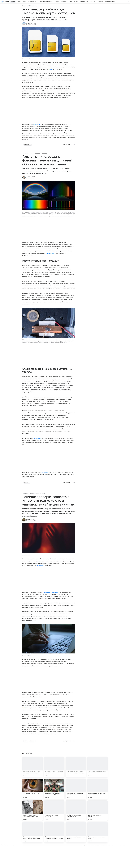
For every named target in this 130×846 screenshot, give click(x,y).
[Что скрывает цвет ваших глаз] (32, 789)
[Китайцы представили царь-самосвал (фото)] (76, 810)
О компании (6, 845)
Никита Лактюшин (30, 519)
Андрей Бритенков (31, 23)
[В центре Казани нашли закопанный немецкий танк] (32, 810)
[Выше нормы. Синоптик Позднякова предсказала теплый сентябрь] (54, 832)
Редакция (84, 845)
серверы (24, 707)
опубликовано (50, 253)
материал (45, 472)
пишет (50, 69)
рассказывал (38, 438)
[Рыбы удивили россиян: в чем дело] (97, 832)
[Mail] (2, 1)
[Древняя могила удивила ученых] (97, 767)
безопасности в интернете (51, 592)
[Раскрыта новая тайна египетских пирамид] (76, 832)
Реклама (11, 845)
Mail (2, 845)
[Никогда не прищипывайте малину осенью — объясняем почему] (32, 832)
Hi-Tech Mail (37, 153)
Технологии (34, 5)
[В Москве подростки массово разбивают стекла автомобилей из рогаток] (76, 767)
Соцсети (43, 493)
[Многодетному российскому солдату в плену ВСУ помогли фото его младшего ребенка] (54, 789)
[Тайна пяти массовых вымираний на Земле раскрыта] (54, 767)
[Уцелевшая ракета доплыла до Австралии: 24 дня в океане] (32, 767)
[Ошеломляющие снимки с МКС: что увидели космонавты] (97, 789)
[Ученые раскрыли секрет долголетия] (54, 810)
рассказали (36, 124)
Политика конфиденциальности (121, 845)
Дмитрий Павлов (30, 176)
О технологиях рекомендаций (108, 845)
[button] (48, 42)
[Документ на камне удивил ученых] (97, 810)
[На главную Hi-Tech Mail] (6, 1)
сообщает (40, 565)
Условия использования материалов (94, 845)
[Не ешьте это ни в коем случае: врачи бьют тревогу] (76, 789)
